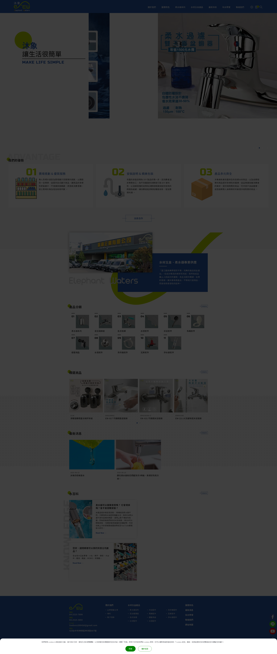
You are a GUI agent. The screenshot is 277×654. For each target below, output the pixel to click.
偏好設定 (144, 648)
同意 (130, 648)
